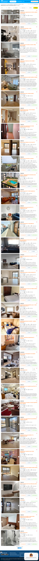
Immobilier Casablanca (9, 4)
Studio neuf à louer (23, 532)
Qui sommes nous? (22, 552)
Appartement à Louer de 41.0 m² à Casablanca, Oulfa (26, 208)
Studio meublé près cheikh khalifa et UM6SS (28, 77)
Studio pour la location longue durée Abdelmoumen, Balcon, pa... (27, 517)
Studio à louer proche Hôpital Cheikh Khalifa (28, 467)
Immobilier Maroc (3, 4)
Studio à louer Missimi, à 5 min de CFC (27, 142)
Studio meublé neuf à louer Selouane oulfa (28, 483)
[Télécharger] (5, 553)
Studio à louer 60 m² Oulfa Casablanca (27, 191)
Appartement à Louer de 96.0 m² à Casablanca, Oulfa (26, 435)
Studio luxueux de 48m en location (27, 158)
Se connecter (27, 1)
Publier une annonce (34, 1)
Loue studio (22, 500)
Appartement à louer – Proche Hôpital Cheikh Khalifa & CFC (27, 110)
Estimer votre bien (13, 1)
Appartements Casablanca (17, 4)
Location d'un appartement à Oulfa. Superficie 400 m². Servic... (27, 126)
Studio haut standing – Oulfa (25, 28)
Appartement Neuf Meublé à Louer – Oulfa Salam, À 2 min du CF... (28, 305)
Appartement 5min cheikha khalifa (27, 93)
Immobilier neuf (19, 1)
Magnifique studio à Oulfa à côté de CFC (28, 272)
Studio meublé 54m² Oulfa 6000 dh (27, 223)
